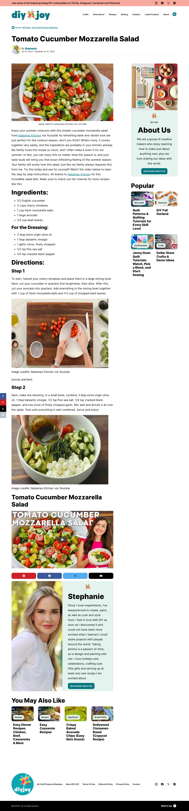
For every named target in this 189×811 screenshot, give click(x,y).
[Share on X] (3, 409)
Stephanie (31, 48)
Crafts (86, 14)
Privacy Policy (122, 784)
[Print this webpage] (3, 415)
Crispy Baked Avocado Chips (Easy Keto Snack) (75, 732)
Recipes (112, 14)
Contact (136, 784)
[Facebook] (162, 3)
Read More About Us (154, 171)
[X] (168, 3)
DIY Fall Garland (162, 212)
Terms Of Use (88, 784)
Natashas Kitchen (79, 174)
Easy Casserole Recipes (47, 728)
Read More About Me (81, 686)
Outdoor (136, 14)
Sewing (124, 14)
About (166, 14)
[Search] (174, 14)
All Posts (26, 27)
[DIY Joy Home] (30, 14)
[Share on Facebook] (3, 396)
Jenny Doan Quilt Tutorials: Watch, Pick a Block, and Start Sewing (142, 264)
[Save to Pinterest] (3, 402)
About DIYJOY (72, 784)
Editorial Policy (105, 784)
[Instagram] (156, 3)
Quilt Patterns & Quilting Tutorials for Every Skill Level (142, 219)
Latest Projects (152, 14)
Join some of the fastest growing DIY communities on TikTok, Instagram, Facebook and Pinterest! (65, 3)
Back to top (166, 806)
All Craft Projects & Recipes (45, 27)
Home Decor (99, 14)
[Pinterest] (174, 3)
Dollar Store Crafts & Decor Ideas (165, 256)
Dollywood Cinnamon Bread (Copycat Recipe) (101, 732)
